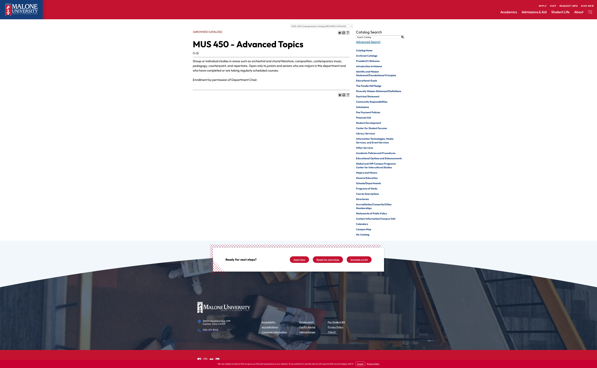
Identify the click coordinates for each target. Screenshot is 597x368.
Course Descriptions (367, 193)
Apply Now (299, 259)
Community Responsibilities (371, 101)
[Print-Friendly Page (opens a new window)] (343, 32)
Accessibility (268, 322)
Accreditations (270, 327)
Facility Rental (307, 327)
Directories (362, 199)
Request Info (569, 6)
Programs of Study (366, 188)
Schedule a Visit (359, 259)
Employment (306, 322)
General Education (367, 177)
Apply (543, 6)
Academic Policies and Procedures (375, 153)
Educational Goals (366, 80)
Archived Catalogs (366, 55)
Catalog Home (364, 50)
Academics (508, 12)
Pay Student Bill (336, 322)
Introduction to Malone (369, 66)
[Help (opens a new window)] (347, 32)
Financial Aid (363, 117)
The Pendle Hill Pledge (368, 85)
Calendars (362, 224)
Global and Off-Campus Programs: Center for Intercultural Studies (376, 165)
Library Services (365, 133)
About (578, 12)
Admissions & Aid (534, 12)
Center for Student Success (371, 128)
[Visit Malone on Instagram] (205, 359)
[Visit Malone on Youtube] (211, 359)
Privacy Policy (335, 327)
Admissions (362, 107)
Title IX (332, 332)
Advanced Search (368, 42)
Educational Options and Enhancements (379, 158)
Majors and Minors (366, 172)
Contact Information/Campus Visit (375, 218)
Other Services (364, 147)
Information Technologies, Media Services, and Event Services (374, 140)
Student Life (560, 12)
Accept (360, 364)
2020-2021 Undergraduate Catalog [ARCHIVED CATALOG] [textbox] (319, 26)
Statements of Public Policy (371, 213)
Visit (553, 6)
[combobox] (322, 26)
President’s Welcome (368, 61)
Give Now (587, 6)
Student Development (368, 122)
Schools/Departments (368, 183)
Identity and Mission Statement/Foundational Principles (376, 73)
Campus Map (363, 229)
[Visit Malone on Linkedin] (217, 359)
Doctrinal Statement (367, 96)
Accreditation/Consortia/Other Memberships (374, 206)
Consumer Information (274, 332)
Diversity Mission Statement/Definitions (378, 91)
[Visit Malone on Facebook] (199, 359)
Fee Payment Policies (368, 112)
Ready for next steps (328, 259)
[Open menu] (590, 12)
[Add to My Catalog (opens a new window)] (339, 32)
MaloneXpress (307, 332)
